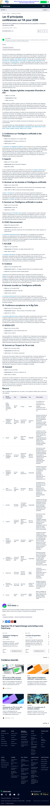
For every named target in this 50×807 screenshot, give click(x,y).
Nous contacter (4, 745)
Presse (2, 735)
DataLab (13, 745)
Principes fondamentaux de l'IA (25, 761)
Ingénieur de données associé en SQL (34, 776)
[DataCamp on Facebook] (2, 795)
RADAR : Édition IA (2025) (14, 126)
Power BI (43, 742)
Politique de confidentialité (6, 798)
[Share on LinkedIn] (6, 621)
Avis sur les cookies (15, 798)
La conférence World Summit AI (10, 296)
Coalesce (4, 274)
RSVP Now (43, 2)
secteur (8, 59)
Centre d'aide (4, 743)
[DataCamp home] (10, 791)
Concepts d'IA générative (33, 635)
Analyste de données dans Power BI (34, 772)
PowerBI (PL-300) (44, 767)
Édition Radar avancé (40, 126)
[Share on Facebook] (9, 621)
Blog (8, 13)
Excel (42, 744)
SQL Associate (44, 761)
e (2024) (29, 128)
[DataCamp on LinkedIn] (10, 795)
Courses (13, 737)
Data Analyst (44, 759)
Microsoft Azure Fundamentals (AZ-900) (24, 777)
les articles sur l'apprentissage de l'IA (11, 60)
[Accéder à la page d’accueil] (5, 6)
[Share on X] (15, 621)
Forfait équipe (24, 739)
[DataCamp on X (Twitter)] (6, 795)
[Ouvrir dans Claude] (42, 31)
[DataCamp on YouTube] (14, 795)
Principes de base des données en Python (25, 770)
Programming (4, 766)
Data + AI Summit (8, 193)
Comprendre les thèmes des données (24, 782)
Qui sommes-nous (5, 733)
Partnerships (3, 741)
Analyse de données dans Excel (14, 772)
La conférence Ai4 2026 (8, 254)
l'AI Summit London (17, 213)
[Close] (48, 2)
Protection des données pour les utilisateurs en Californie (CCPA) (12, 800)
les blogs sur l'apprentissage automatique (31, 60)
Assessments (14, 743)
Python (42, 733)
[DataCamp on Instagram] (18, 795)
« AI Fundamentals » (15, 62)
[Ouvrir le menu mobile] (48, 6)
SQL (42, 737)
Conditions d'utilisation (10, 803)
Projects (13, 741)
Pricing (32, 733)
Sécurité (2, 803)
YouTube (12, 199)
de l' (26, 128)
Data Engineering (5, 764)
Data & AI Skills (24, 734)
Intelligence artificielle (16, 13)
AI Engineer (43, 765)
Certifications (14, 739)
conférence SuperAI (38, 169)
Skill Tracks (13, 735)
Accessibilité (28, 800)
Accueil (4, 13)
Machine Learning (5, 762)
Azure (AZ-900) (44, 769)
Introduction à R (14, 766)
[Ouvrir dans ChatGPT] (38, 31)
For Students (33, 735)
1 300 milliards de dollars (20, 59)
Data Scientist (44, 763)
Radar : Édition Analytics (8, 128)
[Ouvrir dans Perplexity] (46, 31)
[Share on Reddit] (12, 621)
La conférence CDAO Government (10, 234)
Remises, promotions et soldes (34, 738)
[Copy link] (3, 621)
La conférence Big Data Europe (10, 316)
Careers (2, 737)
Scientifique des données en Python (34, 764)
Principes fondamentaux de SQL (25, 765)
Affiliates (3, 739)
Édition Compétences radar (27, 126)
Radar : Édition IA (20, 128)
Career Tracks (14, 733)
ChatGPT (43, 746)
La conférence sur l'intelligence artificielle (12, 146)
